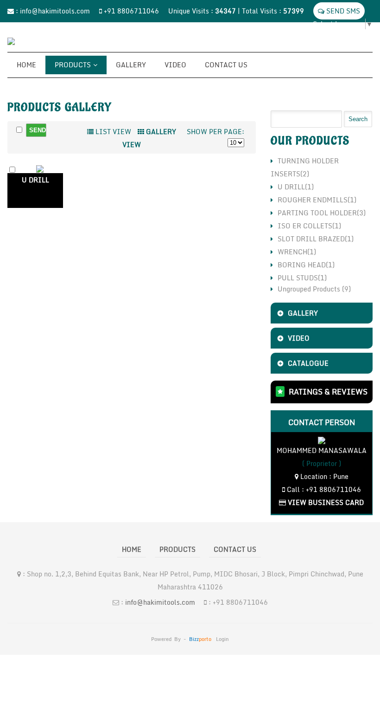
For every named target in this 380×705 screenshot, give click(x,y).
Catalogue (308, 363)
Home (26, 64)
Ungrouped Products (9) (314, 289)
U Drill (35, 180)
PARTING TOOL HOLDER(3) (322, 212)
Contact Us (226, 64)
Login (222, 639)
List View (112, 131)
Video (175, 64)
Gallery (131, 64)
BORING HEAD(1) (306, 264)
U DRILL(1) (296, 186)
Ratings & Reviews (328, 392)
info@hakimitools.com (55, 11)
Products (73, 64)
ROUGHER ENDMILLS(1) (317, 199)
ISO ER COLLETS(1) (309, 225)
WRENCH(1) (297, 251)
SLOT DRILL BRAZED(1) (316, 238)
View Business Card (325, 502)
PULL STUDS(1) (302, 277)
